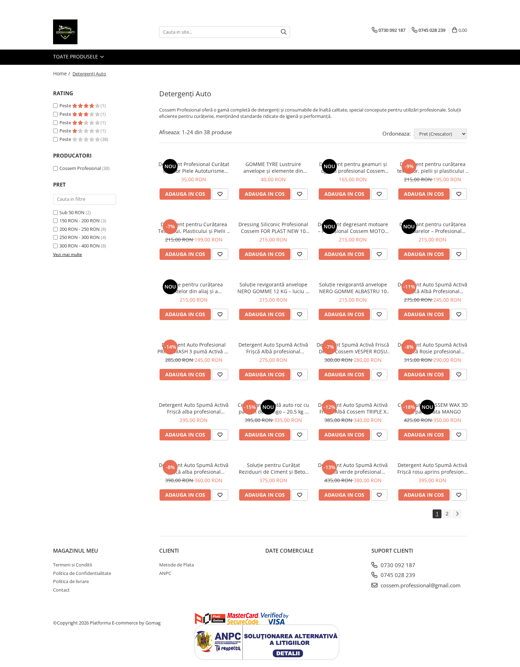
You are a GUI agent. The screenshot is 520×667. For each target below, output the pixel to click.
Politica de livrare (71, 581)
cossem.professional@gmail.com (420, 585)
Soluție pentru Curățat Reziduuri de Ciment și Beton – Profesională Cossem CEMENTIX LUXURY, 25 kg (273, 468)
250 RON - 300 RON (79, 237)
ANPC (165, 573)
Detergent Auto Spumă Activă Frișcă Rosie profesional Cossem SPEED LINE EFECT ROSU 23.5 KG (432, 348)
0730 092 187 (397, 565)
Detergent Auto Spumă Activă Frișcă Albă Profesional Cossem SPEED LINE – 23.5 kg (432, 288)
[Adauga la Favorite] (220, 194)
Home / (62, 73)
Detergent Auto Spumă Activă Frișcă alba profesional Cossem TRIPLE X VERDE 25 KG (194, 408)
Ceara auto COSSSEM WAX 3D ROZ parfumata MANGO (433, 408)
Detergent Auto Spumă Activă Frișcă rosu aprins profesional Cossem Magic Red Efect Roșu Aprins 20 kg (432, 468)
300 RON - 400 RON (79, 246)
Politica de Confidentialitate (82, 573)
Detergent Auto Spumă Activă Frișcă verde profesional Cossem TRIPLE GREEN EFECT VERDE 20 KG (353, 468)
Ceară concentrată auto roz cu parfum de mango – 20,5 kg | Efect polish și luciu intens (273, 408)
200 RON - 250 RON (79, 229)
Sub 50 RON (72, 212)
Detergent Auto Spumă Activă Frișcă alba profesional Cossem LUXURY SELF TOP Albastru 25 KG (194, 468)
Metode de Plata (176, 564)
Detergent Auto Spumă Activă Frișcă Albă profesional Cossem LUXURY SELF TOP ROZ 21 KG (273, 348)
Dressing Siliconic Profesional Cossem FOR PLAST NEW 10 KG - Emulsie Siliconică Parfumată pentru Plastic (273, 227)
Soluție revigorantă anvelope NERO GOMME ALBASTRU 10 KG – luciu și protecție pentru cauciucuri (353, 288)
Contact (61, 590)
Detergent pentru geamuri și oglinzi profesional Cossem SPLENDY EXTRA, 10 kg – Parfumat (353, 167)
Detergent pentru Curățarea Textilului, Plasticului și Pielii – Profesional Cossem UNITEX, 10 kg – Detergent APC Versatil (193, 227)
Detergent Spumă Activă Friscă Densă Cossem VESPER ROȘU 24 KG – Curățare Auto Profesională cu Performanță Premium (353, 348)
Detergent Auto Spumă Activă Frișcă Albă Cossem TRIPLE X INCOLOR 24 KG (353, 408)
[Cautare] (283, 32)
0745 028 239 (397, 574)
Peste (65, 105)
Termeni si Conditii (72, 564)
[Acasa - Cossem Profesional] (88, 31)
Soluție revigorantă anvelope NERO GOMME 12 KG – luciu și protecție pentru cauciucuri (273, 288)
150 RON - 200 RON (79, 220)
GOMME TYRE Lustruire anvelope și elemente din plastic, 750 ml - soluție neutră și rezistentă (273, 167)
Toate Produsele (76, 56)
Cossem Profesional (80, 168)
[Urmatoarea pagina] (457, 513)
